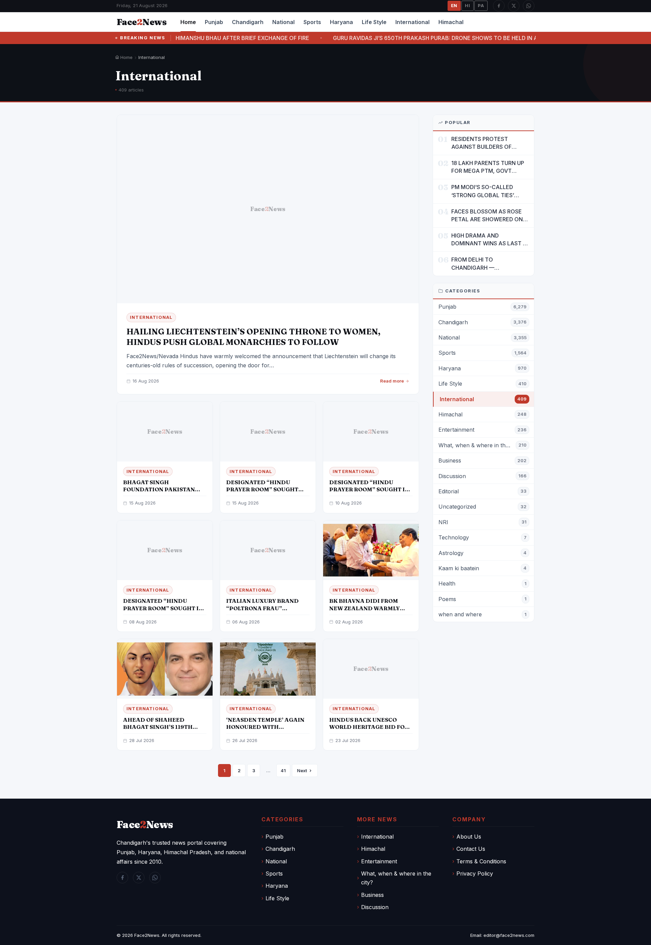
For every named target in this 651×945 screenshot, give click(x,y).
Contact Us (470, 848)
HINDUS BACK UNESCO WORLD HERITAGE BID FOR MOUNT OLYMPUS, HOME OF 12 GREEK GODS (370, 730)
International (412, 22)
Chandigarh (247, 22)
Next (302, 770)
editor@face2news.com (509, 935)
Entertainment (379, 861)
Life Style (374, 22)
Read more (392, 381)
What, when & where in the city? (396, 878)
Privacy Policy (474, 873)
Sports (312, 22)
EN (454, 5)
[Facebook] (499, 6)
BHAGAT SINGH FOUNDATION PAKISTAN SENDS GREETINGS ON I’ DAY (164, 489)
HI (467, 5)
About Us (468, 836)
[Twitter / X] (513, 6)
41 (283, 770)
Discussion (375, 907)
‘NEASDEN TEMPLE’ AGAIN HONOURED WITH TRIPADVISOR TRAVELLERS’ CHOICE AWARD (267, 730)
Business (372, 894)
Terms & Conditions (481, 861)
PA (481, 5)
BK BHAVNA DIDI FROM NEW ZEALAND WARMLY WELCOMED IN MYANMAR (367, 607)
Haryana (341, 22)
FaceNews (145, 824)
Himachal (450, 22)
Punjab (214, 22)
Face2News (146, 935)
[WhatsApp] (528, 6)
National (283, 22)
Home (188, 22)
